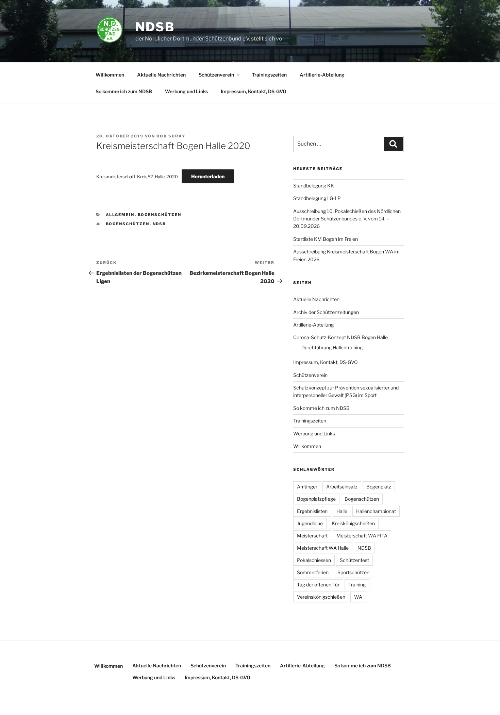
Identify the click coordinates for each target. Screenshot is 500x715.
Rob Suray (170, 136)
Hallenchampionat (376, 511)
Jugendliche (310, 523)
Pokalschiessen (314, 560)
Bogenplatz (378, 486)
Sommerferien (313, 572)
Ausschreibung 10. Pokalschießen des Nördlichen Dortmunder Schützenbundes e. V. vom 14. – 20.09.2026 (347, 218)
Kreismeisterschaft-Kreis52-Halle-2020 (137, 176)
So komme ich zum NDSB (124, 91)
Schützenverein (216, 75)
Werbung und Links (186, 91)
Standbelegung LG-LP (317, 198)
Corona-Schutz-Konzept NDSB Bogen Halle (340, 337)
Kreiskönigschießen (353, 523)
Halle (341, 511)
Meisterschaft (312, 535)
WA (358, 597)
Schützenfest (354, 560)
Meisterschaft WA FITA (361, 535)
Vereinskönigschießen (321, 597)
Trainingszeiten (269, 75)
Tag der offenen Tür (318, 584)
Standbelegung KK (313, 185)
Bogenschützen (160, 214)
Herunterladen (207, 176)
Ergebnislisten (312, 511)
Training (357, 584)
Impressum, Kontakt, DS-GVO (253, 91)
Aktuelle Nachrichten (161, 75)
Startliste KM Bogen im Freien (325, 239)
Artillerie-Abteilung (322, 75)
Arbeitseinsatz (341, 486)
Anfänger (307, 486)
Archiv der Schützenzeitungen (326, 312)
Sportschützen (353, 572)
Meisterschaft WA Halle (323, 548)
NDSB (155, 26)
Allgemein (120, 214)
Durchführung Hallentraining (332, 347)
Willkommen (110, 75)
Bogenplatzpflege (316, 499)
